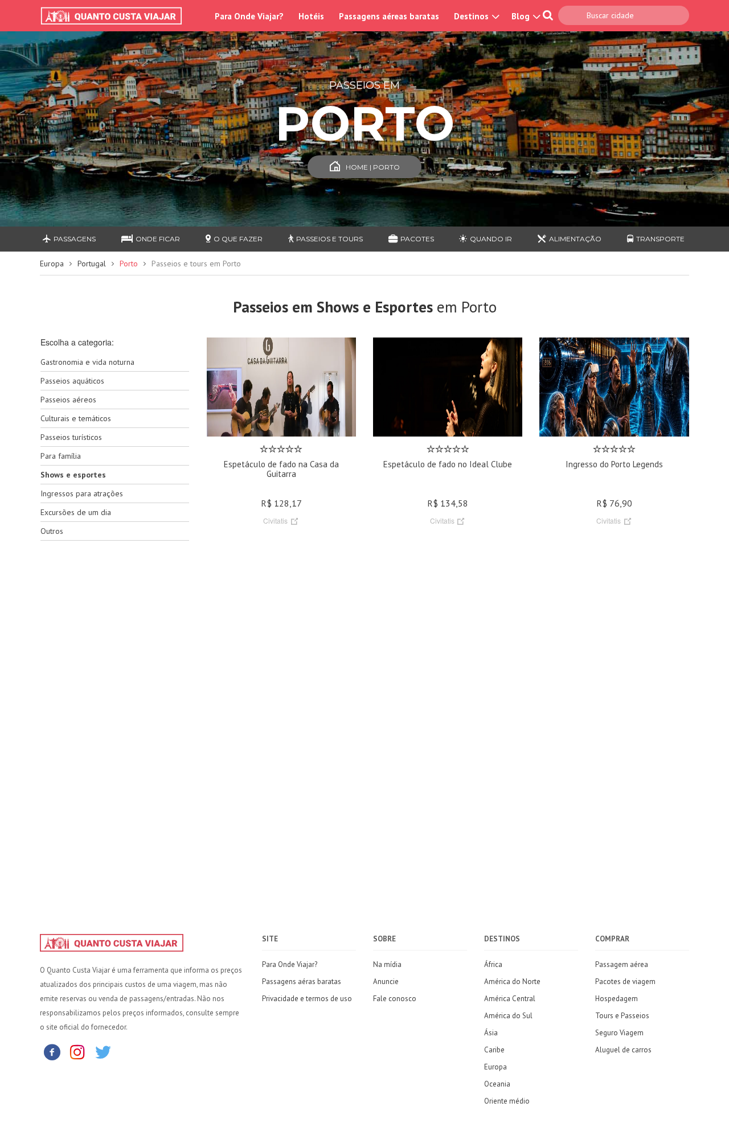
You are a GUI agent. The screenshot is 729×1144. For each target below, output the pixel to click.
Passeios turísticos (71, 437)
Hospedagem (616, 998)
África (493, 964)
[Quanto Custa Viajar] (117, 16)
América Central (509, 998)
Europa (52, 263)
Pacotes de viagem (625, 981)
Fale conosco (394, 998)
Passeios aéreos (68, 399)
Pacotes (417, 238)
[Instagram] (77, 1051)
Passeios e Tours (329, 238)
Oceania (497, 1084)
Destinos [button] (472, 16)
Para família (60, 456)
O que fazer (238, 238)
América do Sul (508, 1015)
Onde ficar (158, 238)
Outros (51, 531)
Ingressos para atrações (81, 493)
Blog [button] (521, 16)
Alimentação (575, 238)
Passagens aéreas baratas (389, 16)
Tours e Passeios (622, 1015)
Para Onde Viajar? (249, 16)
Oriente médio (507, 1101)
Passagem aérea (621, 964)
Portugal (91, 263)
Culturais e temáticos (75, 418)
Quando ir (491, 238)
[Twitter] (103, 1051)
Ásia (491, 1033)
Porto (129, 263)
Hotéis (311, 16)
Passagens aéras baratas (301, 981)
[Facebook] (52, 1051)
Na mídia (387, 964)
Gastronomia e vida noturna (87, 362)
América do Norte (512, 981)
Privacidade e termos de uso (307, 998)
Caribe (494, 1050)
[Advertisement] (115, 729)
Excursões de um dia (75, 512)
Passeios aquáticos (72, 381)
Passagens (75, 238)
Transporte (660, 238)
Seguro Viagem (619, 1033)
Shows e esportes (73, 475)
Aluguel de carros (623, 1050)
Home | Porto (373, 167)
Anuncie (386, 981)
